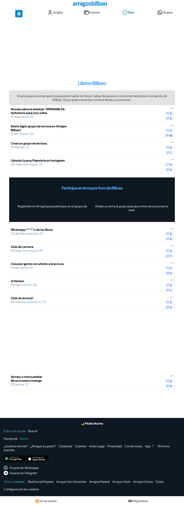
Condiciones (133, 446)
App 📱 (150, 446)
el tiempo (17, 281)
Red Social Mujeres (41, 481)
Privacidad (114, 446)
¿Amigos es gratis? (43, 446)
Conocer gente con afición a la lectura (37, 264)
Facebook (11, 438)
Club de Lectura (22, 247)
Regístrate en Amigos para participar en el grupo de (52, 206)
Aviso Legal (97, 446)
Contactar (65, 446)
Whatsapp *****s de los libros (32, 229)
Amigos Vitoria (143, 481)
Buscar (33, 431)
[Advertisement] (92, 46)
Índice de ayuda (15, 431)
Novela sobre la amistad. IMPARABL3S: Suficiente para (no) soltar (38, 111)
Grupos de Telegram (23, 473)
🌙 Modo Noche (92, 423)
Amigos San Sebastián (71, 481)
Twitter (23, 438)
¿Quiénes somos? (16, 446)
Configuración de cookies (21, 489)
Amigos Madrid (99, 481)
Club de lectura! (22, 298)
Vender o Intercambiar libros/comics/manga (26, 378)
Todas (159, 481)
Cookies (80, 446)
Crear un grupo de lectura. (29, 143)
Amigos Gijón (121, 481)
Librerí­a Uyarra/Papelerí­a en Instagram (38, 160)
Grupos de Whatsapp (24, 468)
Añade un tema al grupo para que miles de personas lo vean (131, 208)
